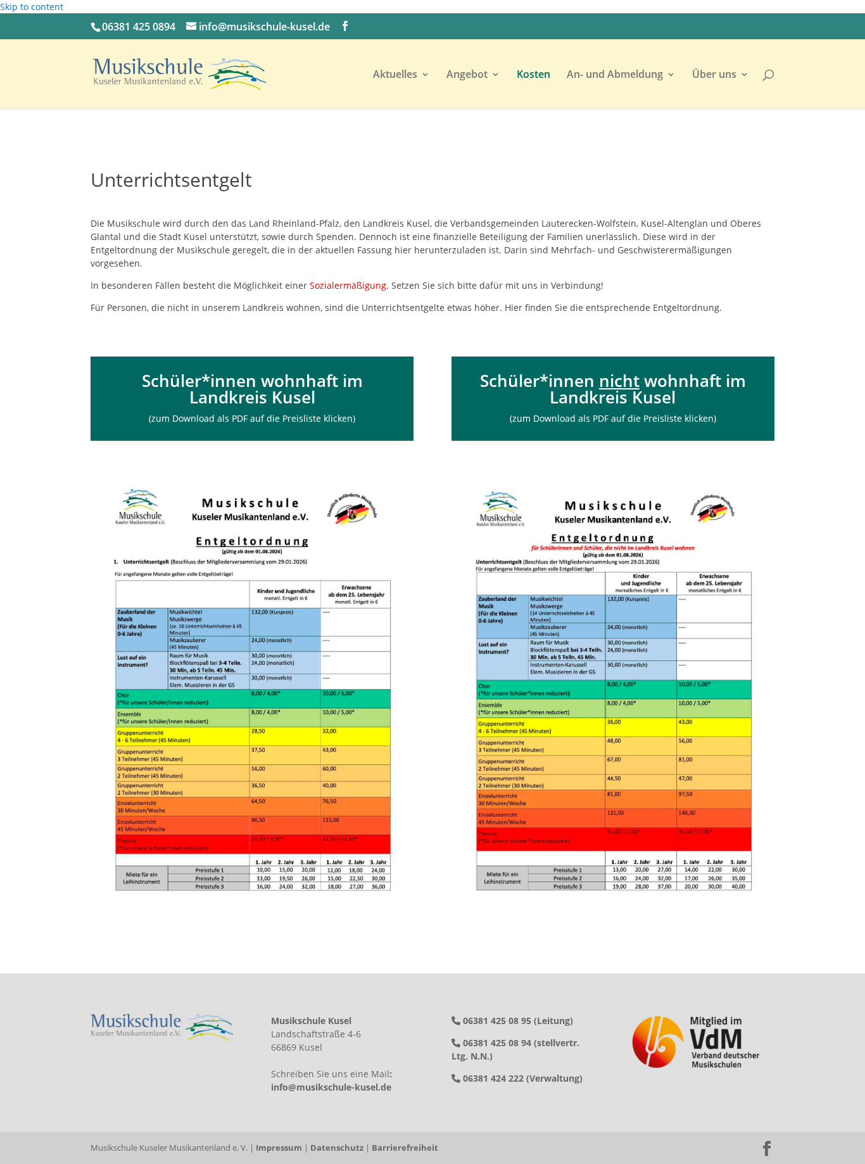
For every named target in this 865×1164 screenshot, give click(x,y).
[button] (345, 26)
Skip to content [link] (31, 7)
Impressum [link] (279, 1147)
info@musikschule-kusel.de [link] (331, 1087)
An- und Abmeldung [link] (615, 75)
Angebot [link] (467, 75)
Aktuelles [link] (395, 75)
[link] (179, 73)
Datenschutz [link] (336, 1147)
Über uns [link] (714, 75)
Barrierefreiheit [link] (405, 1147)
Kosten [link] (533, 75)
